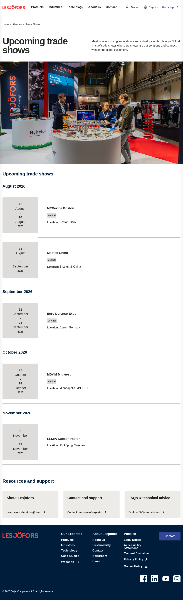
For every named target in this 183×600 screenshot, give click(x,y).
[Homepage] (14, 7)
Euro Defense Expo (61, 313)
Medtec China (57, 253)
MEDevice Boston (60, 208)
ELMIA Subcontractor (63, 439)
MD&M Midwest (59, 374)
